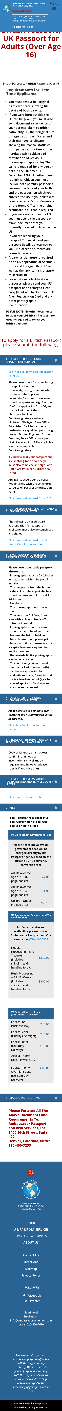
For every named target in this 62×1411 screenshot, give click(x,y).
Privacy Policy (31, 1275)
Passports (18, 27)
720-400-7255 (23, 11)
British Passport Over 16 (43, 83)
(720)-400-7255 (38, 939)
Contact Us (31, 1255)
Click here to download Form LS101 (30, 498)
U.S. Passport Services (31, 1229)
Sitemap (31, 1269)
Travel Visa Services (31, 1236)
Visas (30, 27)
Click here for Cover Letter (25, 797)
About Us (31, 1242)
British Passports (14, 83)
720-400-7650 (35, 1324)
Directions (31, 1262)
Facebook (34, 1296)
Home (31, 1223)
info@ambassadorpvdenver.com (31, 1320)
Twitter (34, 1301)
